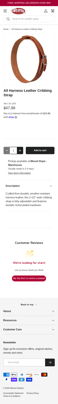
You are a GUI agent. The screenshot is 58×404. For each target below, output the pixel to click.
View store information (19, 173)
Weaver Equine (17, 388)
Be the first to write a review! (29, 278)
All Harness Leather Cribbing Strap (27, 29)
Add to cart (40, 150)
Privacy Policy (33, 393)
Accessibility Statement (13, 393)
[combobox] (29, 19)
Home (6, 29)
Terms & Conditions (11, 396)
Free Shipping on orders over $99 (29, 3)
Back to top (27, 304)
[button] (52, 10)
